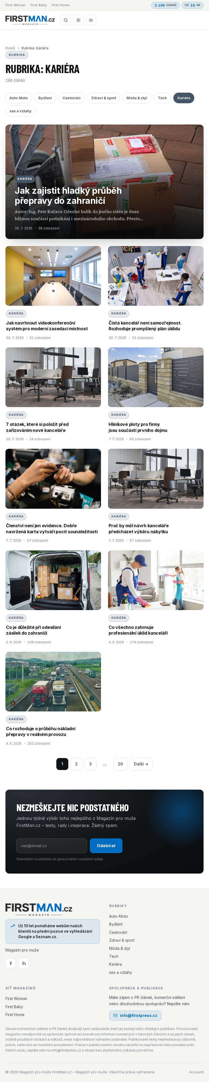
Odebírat (106, 845)
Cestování (72, 98)
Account (196, 1072)
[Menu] (91, 20)
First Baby (38, 5)
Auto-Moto (19, 98)
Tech (162, 98)
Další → (141, 764)
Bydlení (45, 98)
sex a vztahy (21, 111)
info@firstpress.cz (138, 1015)
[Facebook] (10, 963)
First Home (61, 5)
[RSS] (24, 963)
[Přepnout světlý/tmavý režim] (78, 20)
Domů (10, 48)
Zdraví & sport (103, 98)
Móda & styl (137, 98)
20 (120, 764)
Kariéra (183, 98)
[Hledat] (66, 20)
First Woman (15, 5)
